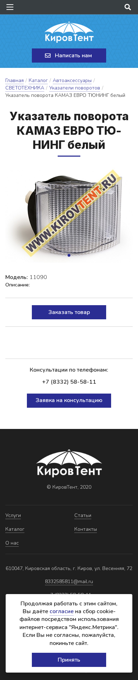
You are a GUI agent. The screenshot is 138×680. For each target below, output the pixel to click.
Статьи (82, 515)
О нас (12, 543)
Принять (69, 660)
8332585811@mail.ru (69, 581)
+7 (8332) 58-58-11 (69, 382)
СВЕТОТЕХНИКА (24, 88)
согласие (62, 611)
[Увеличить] (69, 215)
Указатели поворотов (74, 88)
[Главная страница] (69, 32)
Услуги (13, 515)
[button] (69, 255)
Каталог (38, 80)
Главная (14, 80)
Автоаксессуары (72, 80)
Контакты (85, 529)
